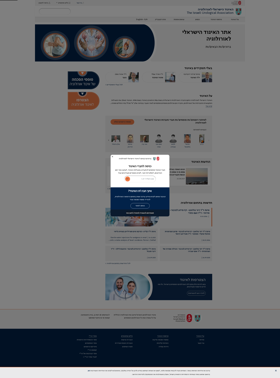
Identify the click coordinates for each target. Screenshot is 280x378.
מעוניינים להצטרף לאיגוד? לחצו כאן (140, 213)
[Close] (112, 156)
